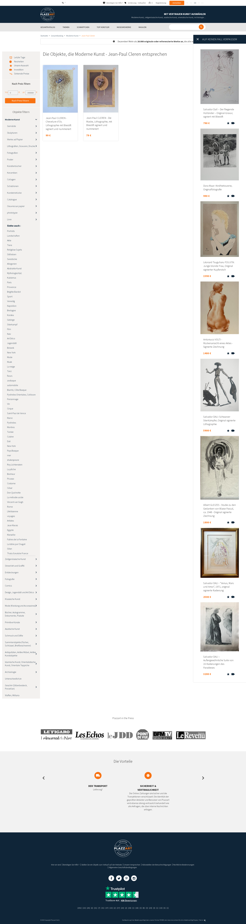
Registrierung (161, 3)
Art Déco (11, 338)
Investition (18, 69)
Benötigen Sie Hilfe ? (71, 864)
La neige (11, 366)
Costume (11, 483)
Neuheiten (19, 61)
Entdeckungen (12, 572)
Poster (10, 159)
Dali (9, 441)
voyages (11, 516)
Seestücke (12, 259)
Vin (8, 403)
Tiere (9, 245)
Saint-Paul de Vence (16, 413)
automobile (12, 385)
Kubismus (11, 277)
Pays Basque (13, 450)
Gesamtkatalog (57, 35)
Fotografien (12, 152)
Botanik (10, 347)
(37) (106, 908)
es (202, 3)
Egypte (10, 530)
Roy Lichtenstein (14, 464)
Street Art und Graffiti (14, 565)
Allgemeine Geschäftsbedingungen (123, 867)
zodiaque (11, 380)
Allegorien (12, 263)
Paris (9, 282)
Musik (9, 361)
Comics (8, 585)
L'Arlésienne (12, 511)
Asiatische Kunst (12, 628)
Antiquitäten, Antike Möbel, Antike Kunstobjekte (20, 654)
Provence (11, 287)
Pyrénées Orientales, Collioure (21, 394)
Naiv (9, 333)
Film (9, 329)
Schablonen (13, 186)
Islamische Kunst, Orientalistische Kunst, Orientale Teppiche (20, 664)
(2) (115, 908)
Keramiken (12, 172)
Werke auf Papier (15, 139)
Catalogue (12, 199)
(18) (137, 908)
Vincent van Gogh (15, 502)
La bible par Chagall (16, 544)
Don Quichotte (14, 492)
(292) (79, 908)
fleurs (9, 375)
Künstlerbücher (14, 166)
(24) (122, 908)
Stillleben (11, 254)
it (199, 3)
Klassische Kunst (12, 599)
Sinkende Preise (21, 73)
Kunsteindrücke (14, 192)
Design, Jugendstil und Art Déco (19, 592)
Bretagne (11, 310)
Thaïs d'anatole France (17, 553)
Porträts (11, 231)
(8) (144, 908)
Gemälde (11, 126)
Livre (9, 219)
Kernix (201, 920)
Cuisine (10, 436)
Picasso (10, 478)
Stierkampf (12, 324)
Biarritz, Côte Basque (16, 389)
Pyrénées (11, 422)
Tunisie (10, 431)
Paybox (195, 920)
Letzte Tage (19, 57)
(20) (150, 908)
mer (9, 455)
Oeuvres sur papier (16, 206)
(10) (84, 908)
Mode (9, 357)
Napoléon (11, 305)
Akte (9, 240)
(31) (95, 908)
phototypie (12, 212)
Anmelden (177, 3)
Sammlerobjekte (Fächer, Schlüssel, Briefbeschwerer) (18, 644)
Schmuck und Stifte (14, 635)
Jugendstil (12, 343)
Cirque (10, 408)
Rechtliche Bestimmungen (183, 864)
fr (187, 3)
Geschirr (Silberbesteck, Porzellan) (16, 687)
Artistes (10, 520)
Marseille (11, 534)
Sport (9, 296)
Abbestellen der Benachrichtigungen (156, 864)
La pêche (11, 469)
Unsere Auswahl (21, 65)
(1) (133, 908)
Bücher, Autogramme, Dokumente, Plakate (15, 614)
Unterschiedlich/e (13, 678)
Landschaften (13, 235)
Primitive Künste (12, 622)
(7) (99, 908)
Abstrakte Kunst (14, 268)
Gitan (9, 548)
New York (11, 352)
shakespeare (13, 459)
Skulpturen (12, 132)
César (9, 487)
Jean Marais (12, 525)
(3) (141, 908)
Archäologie (10, 672)
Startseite (44, 35)
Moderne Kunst (72, 35)
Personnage (12, 399)
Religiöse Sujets (14, 249)
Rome (10, 506)
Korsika (10, 315)
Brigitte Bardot (14, 291)
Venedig (11, 301)
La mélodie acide (15, 497)
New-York (11, 446)
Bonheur (11, 474)
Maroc (10, 417)
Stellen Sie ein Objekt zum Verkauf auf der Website (101, 864)
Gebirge (11, 319)
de (195, 3)
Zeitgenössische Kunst (15, 559)
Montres (11, 427)
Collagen (11, 179)
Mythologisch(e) (14, 273)
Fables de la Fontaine (17, 539)
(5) (164, 908)
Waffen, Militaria (12, 695)
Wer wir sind (56, 864)
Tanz (9, 371)
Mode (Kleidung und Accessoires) (20, 605)
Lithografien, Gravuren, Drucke (21, 146)
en (191, 3)
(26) (88, 908)
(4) (92, 908)
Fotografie (10, 579)
